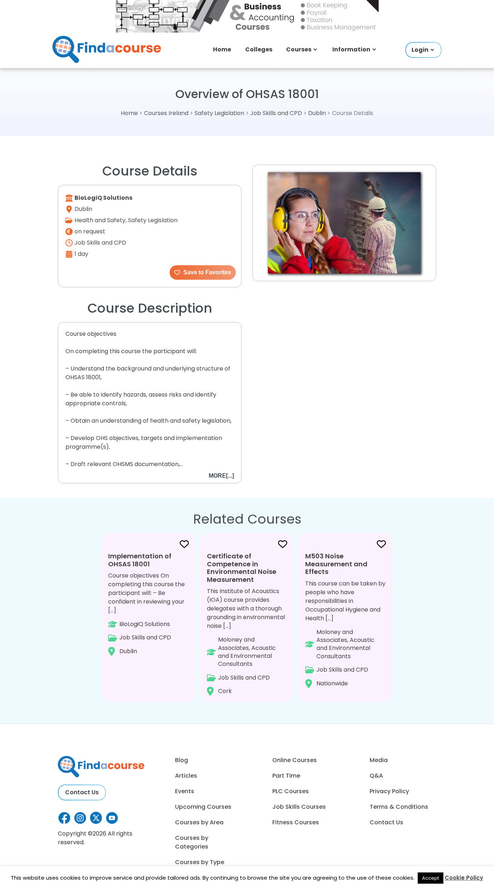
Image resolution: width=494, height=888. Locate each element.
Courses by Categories (191, 842)
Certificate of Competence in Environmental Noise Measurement (241, 567)
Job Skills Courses (299, 807)
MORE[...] (221, 476)
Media (379, 760)
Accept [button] (430, 878)
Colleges (258, 49)
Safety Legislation (219, 113)
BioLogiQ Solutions (103, 198)
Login (420, 50)
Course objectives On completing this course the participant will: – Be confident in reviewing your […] (146, 603)
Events (184, 791)
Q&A (376, 775)
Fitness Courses (295, 822)
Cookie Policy (464, 877)
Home (222, 49)
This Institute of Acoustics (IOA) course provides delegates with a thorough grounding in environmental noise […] (246, 623)
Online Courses (294, 760)
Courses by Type (199, 862)
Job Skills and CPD (276, 113)
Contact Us (82, 792)
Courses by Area (199, 822)
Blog (181, 760)
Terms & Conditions (399, 807)
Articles (186, 775)
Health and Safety (99, 220)
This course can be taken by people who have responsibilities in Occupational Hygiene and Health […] (345, 619)
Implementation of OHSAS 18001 (139, 559)
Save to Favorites (206, 272)
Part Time (286, 775)
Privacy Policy (389, 791)
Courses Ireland (166, 113)
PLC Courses (290, 791)
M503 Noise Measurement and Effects (336, 563)
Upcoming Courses (203, 807)
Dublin (317, 113)
